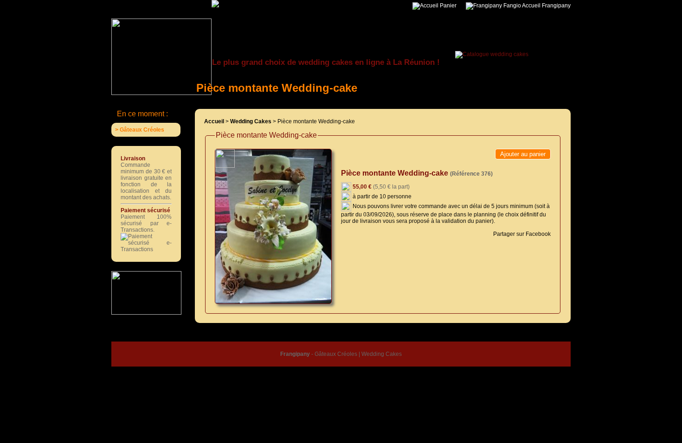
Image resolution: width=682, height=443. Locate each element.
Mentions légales (396, 335)
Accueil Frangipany (546, 5)
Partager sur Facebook (521, 234)
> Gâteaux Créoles (139, 130)
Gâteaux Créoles (336, 354)
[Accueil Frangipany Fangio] (239, 3)
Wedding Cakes (381, 354)
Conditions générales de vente (332, 335)
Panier (447, 5)
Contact (432, 335)
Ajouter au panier (523, 154)
